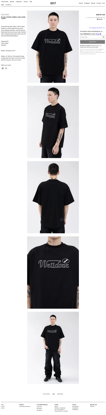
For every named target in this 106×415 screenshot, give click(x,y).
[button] (92, 18)
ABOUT (56, 406)
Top (53, 394)
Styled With (46, 394)
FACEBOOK (75, 408)
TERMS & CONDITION (60, 408)
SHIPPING (39, 406)
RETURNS (39, 408)
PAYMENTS (39, 410)
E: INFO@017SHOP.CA (24, 406)
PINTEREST (75, 409)
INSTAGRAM (75, 406)
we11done (5, 14)
